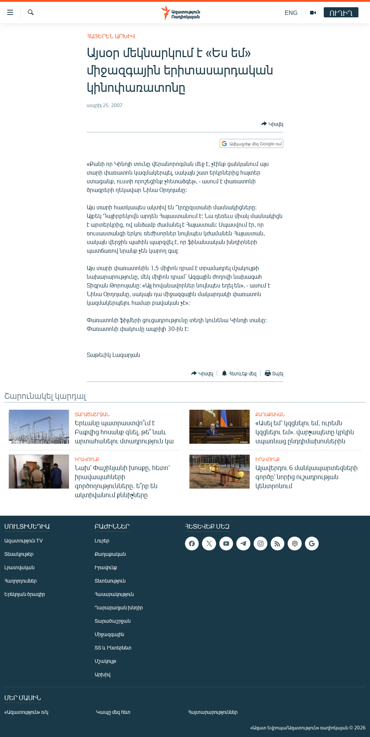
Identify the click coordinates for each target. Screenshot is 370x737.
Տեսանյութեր (18, 554)
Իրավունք (87, 459)
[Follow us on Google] (312, 543)
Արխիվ (102, 674)
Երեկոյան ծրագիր (24, 594)
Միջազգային (109, 634)
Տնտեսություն (110, 581)
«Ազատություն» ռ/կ (26, 712)
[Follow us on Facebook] (192, 543)
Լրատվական (19, 567)
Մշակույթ (105, 661)
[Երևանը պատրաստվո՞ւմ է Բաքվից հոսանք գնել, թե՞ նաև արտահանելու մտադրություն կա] (39, 427)
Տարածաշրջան (92, 414)
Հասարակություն (114, 594)
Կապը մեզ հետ (113, 712)
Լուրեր (102, 540)
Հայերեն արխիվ (111, 36)
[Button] (272, 123)
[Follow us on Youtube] (226, 543)
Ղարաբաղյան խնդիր (119, 607)
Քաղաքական (270, 414)
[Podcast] (294, 543)
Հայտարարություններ (212, 712)
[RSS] (277, 543)
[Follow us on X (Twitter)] (209, 543)
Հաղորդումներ (20, 581)
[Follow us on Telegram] (243, 543)
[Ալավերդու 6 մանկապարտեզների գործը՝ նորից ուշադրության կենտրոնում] (219, 472)
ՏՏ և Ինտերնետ (113, 647)
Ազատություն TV (23, 540)
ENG (291, 12)
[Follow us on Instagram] (260, 543)
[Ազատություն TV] (313, 12)
